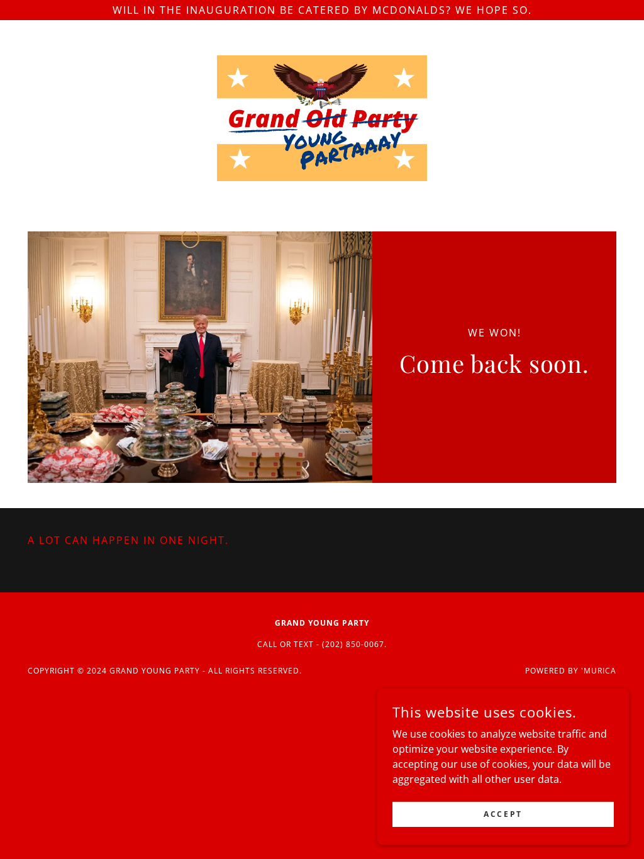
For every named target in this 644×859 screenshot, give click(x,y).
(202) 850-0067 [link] (353, 644)
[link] (321, 117)
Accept (503, 814)
